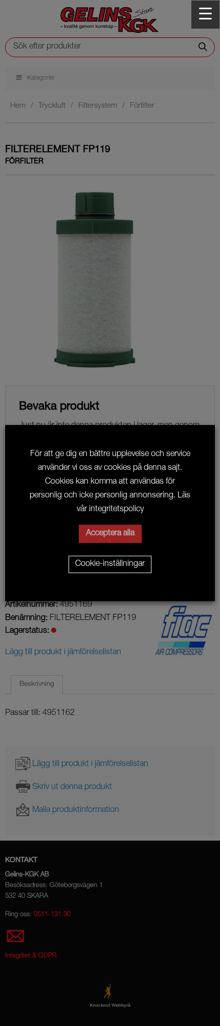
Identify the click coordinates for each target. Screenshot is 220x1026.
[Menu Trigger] (205, 15)
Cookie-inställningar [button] (110, 564)
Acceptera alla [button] (110, 534)
